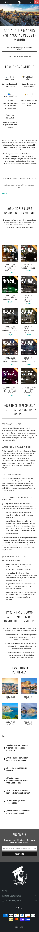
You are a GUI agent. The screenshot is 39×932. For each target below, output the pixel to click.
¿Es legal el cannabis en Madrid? (16, 769)
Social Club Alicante (10, 714)
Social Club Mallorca (29, 689)
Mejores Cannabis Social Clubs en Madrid (19, 48)
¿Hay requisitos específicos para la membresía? (18, 811)
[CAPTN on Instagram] (21, 908)
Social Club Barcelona (10, 689)
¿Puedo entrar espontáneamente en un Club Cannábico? (17, 780)
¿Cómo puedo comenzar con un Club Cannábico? (17, 759)
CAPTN (22, 927)
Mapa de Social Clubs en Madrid (19, 56)
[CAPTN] (19, 2)
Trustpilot (5, 193)
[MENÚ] (1, 2)
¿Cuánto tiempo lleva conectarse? (15, 801)
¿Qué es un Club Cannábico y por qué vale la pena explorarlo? (18, 747)
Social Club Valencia (29, 714)
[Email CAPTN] (17, 908)
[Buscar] (31, 2)
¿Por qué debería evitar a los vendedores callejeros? (18, 791)
